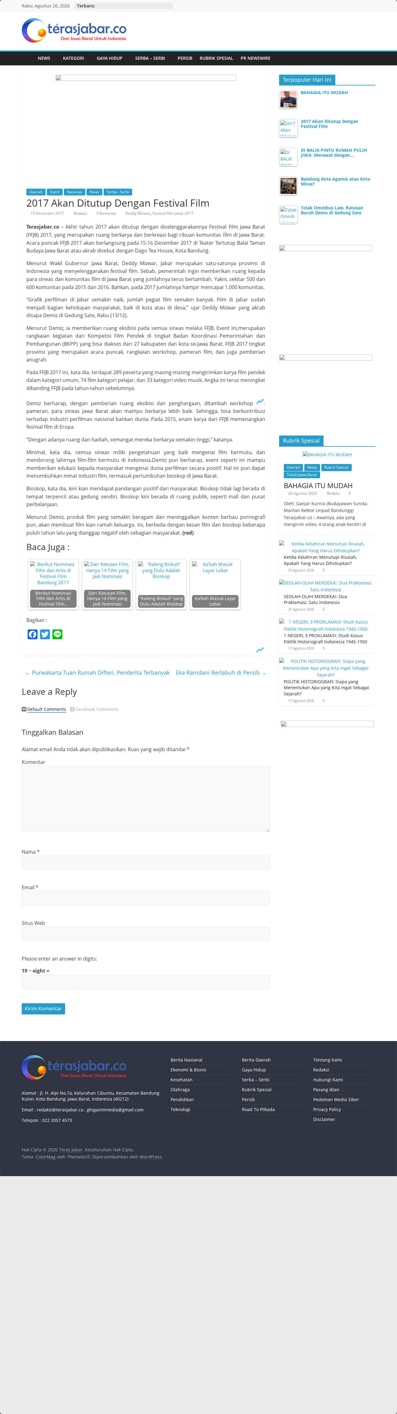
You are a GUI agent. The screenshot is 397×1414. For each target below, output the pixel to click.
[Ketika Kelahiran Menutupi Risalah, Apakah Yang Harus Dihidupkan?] (325, 544)
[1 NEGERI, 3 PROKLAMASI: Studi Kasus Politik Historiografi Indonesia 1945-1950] (325, 622)
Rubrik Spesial (216, 58)
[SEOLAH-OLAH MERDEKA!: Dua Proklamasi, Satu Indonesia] (325, 583)
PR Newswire (255, 58)
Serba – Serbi (150, 58)
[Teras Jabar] (28, 58)
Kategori (73, 58)
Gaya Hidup (110, 58)
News (44, 58)
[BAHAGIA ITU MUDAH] (327, 454)
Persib (185, 58)
